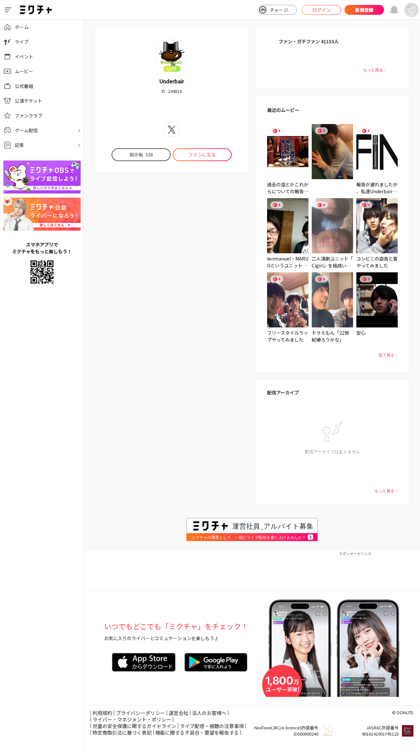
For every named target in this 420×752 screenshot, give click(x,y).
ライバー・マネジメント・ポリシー (132, 719)
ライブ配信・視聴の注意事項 (212, 725)
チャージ (279, 10)
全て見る (386, 355)
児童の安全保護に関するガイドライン (134, 725)
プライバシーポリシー (140, 712)
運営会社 (178, 712)
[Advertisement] (252, 571)
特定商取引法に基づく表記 (122, 732)
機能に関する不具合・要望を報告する (197, 732)
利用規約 (102, 712)
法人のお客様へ (209, 712)
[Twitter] (171, 129)
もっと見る (373, 70)
